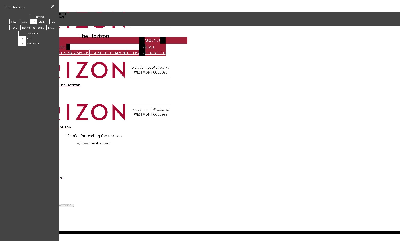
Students (61, 53)
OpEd (25, 21)
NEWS (14, 21)
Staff (150, 47)
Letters (132, 53)
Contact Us (155, 53)
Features (39, 16)
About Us (152, 40)
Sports (83, 53)
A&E (73, 53)
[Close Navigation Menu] (53, 6)
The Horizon (14, 7)
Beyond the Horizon (107, 53)
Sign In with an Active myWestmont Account (23, 149)
